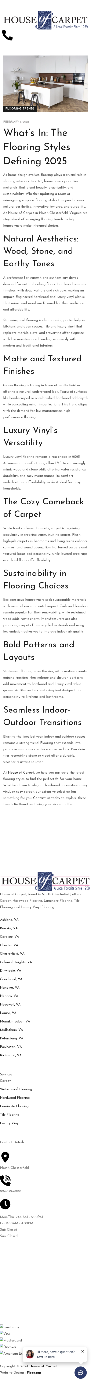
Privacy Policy (12, 1313)
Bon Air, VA (9, 928)
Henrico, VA (9, 996)
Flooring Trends (20, 108)
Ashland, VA (9, 920)
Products (9, 1271)
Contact (8, 1288)
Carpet (5, 1081)
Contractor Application (18, 1254)
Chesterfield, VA (12, 954)
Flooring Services (14, 1279)
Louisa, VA (8, 1013)
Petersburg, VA (11, 1038)
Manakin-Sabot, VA (15, 1021)
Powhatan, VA (11, 1047)
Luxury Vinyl (9, 1123)
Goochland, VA (11, 979)
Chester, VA (9, 945)
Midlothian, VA (11, 1030)
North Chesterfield (14, 1168)
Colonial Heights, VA (16, 962)
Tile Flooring (9, 1115)
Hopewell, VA (10, 1004)
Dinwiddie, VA (10, 970)
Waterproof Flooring (16, 1089)
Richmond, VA (11, 1055)
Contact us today (46, 798)
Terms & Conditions (16, 1305)
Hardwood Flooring (15, 1098)
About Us (9, 1262)
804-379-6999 (10, 1191)
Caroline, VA (9, 937)
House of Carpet (21, 772)
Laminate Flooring (14, 1106)
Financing (9, 1296)
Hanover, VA (9, 987)
